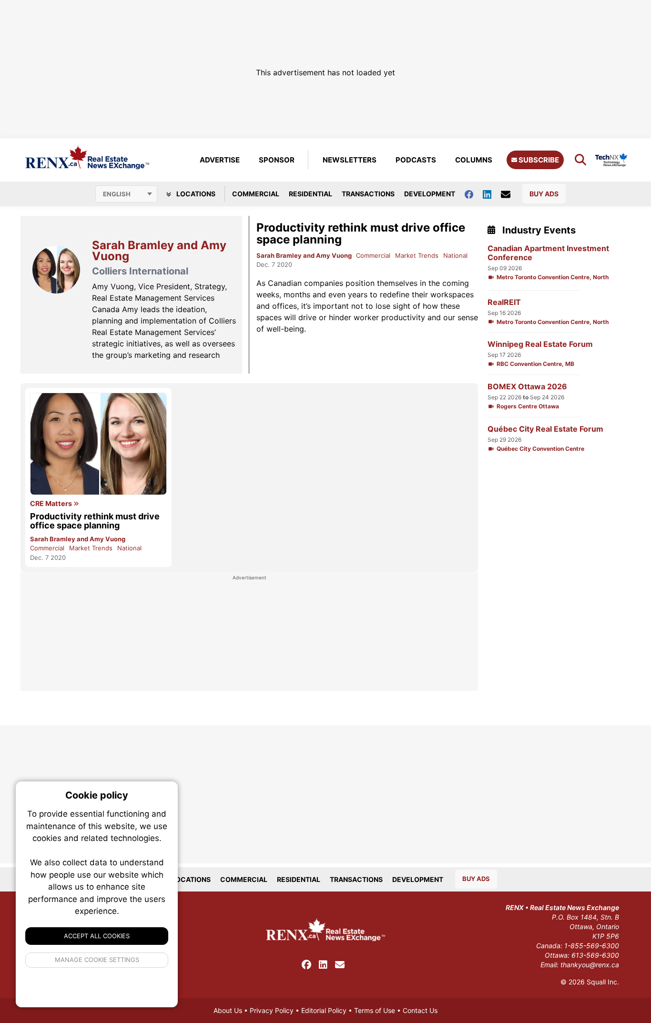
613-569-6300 (595, 955)
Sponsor (277, 159)
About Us (228, 1010)
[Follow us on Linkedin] (492, 194)
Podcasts (416, 159)
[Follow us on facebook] (474, 194)
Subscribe (538, 159)
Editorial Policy (323, 1010)
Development (429, 194)
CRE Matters (51, 503)
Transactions (368, 194)
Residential (310, 194)
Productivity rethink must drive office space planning (360, 233)
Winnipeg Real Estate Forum (540, 344)
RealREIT (504, 302)
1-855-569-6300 (591, 946)
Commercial (255, 194)
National (455, 255)
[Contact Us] (510, 194)
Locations (195, 194)
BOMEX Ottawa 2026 (527, 386)
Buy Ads (544, 194)
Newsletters (349, 159)
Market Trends (416, 255)
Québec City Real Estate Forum (545, 429)
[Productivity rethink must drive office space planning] (98, 444)
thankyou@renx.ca (589, 965)
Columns (473, 159)
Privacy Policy (272, 1010)
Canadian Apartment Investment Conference (548, 253)
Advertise (220, 159)
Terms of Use (374, 1010)
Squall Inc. (603, 982)
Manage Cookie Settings (97, 959)
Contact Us (420, 1010)
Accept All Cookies (97, 936)
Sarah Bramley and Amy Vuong (304, 255)
